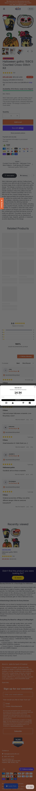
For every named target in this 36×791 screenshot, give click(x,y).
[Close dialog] (35, 386)
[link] (6, 403)
